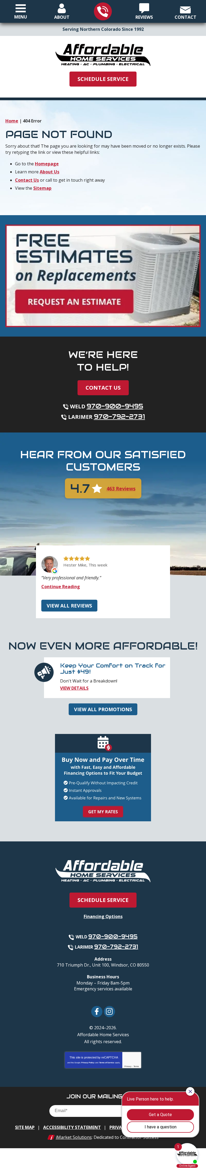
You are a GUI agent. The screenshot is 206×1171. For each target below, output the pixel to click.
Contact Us (27, 180)
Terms (136, 1066)
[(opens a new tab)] (103, 275)
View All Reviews (69, 605)
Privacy (127, 1066)
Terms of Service (106, 1063)
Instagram (109, 1011)
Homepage (47, 164)
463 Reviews (120, 488)
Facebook (96, 1011)
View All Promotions (103, 709)
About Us (49, 172)
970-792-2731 (119, 416)
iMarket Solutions (74, 1137)
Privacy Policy (87, 1063)
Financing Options (103, 916)
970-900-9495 (115, 406)
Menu (20, 17)
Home (11, 121)
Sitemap (42, 188)
